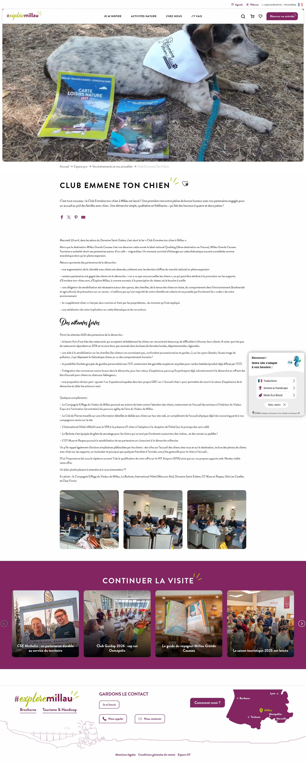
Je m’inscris (109, 704)
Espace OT (184, 754)
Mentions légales (125, 754)
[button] (243, 16)
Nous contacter (152, 719)
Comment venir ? (207, 703)
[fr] (300, 4)
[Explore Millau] (25, 19)
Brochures (28, 710)
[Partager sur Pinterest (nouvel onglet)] (75, 217)
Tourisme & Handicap (60, 710)
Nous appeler (115, 719)
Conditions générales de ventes (156, 754)
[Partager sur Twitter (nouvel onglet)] (68, 217)
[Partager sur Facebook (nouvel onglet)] (61, 217)
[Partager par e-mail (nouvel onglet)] (82, 217)
